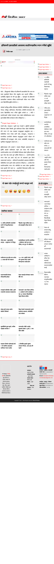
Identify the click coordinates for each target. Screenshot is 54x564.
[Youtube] (46, 368)
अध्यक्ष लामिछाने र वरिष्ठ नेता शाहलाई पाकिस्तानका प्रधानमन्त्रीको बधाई (48, 260)
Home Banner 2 (2, 220)
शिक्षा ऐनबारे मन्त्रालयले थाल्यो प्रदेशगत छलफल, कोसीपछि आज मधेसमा (26, 311)
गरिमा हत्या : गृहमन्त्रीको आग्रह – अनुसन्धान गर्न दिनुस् (48, 112)
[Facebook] (41, 368)
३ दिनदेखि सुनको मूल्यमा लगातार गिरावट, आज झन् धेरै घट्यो (26, 346)
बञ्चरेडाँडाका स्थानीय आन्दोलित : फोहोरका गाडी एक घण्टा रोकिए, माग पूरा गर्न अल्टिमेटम (26, 242)
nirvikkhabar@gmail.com (46, 377)
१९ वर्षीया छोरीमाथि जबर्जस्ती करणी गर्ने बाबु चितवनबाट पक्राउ (8, 225)
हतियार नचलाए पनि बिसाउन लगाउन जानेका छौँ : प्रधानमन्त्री (48, 244)
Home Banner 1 (2, 237)
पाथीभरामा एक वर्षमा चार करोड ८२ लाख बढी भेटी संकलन (48, 145)
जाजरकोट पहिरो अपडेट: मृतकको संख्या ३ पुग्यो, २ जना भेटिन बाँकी (26, 328)
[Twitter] (43, 368)
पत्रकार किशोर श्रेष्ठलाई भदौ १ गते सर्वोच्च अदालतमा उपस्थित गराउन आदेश (8, 346)
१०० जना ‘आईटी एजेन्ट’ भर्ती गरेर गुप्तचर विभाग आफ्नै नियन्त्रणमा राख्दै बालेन (26, 259)
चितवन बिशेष (19, 220)
